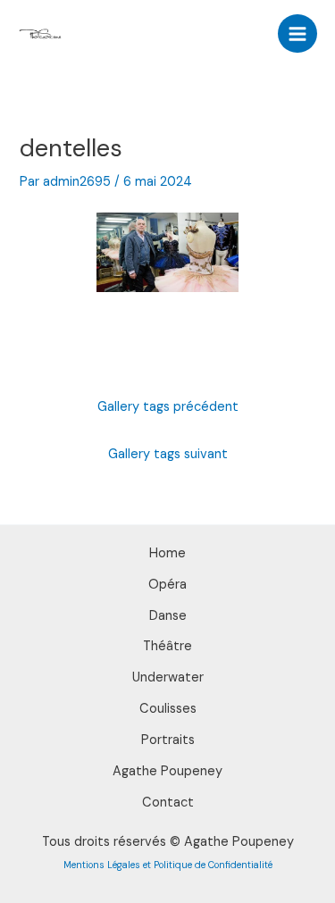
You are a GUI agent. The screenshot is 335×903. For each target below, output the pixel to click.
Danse (168, 615)
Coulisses (168, 708)
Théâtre (167, 646)
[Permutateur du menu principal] (297, 34)
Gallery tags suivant (168, 454)
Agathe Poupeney (167, 771)
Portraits (168, 740)
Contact (168, 802)
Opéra (167, 584)
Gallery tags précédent (168, 406)
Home (167, 553)
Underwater (168, 677)
